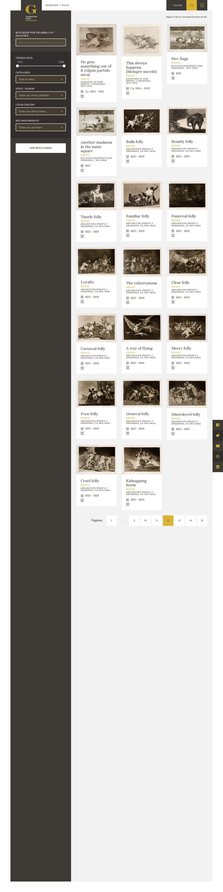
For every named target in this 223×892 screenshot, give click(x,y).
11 (157, 520)
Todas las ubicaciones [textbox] (32, 111)
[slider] (17, 66)
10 (145, 520)
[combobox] (41, 79)
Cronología (24, 58)
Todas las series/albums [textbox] (34, 95)
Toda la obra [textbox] (26, 79)
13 (179, 520)
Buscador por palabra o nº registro (35, 34)
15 (202, 520)
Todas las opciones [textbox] (30, 127)
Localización (25, 105)
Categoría (23, 73)
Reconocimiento (27, 121)
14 (191, 520)
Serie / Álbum (25, 89)
